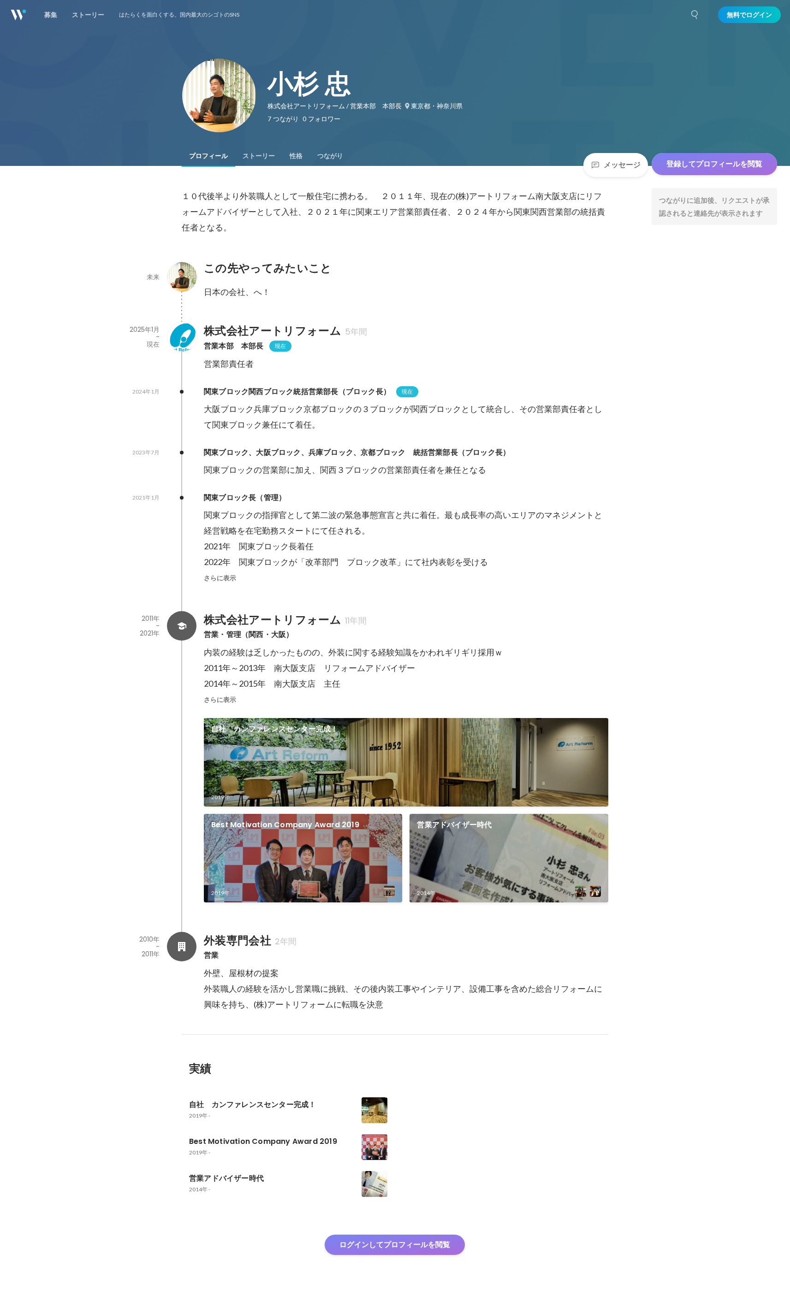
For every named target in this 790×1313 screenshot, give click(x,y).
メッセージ (622, 164)
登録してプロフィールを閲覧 (714, 164)
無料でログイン (749, 14)
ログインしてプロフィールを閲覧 (394, 1244)
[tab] (208, 156)
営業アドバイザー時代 (454, 824)
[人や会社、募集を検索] (695, 15)
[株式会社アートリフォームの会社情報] (181, 337)
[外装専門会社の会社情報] (181, 946)
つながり (330, 155)
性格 (296, 155)
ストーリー (259, 155)
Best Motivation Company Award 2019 (289, 824)
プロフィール (208, 155)
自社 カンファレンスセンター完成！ (274, 729)
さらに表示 (220, 578)
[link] (406, 762)
